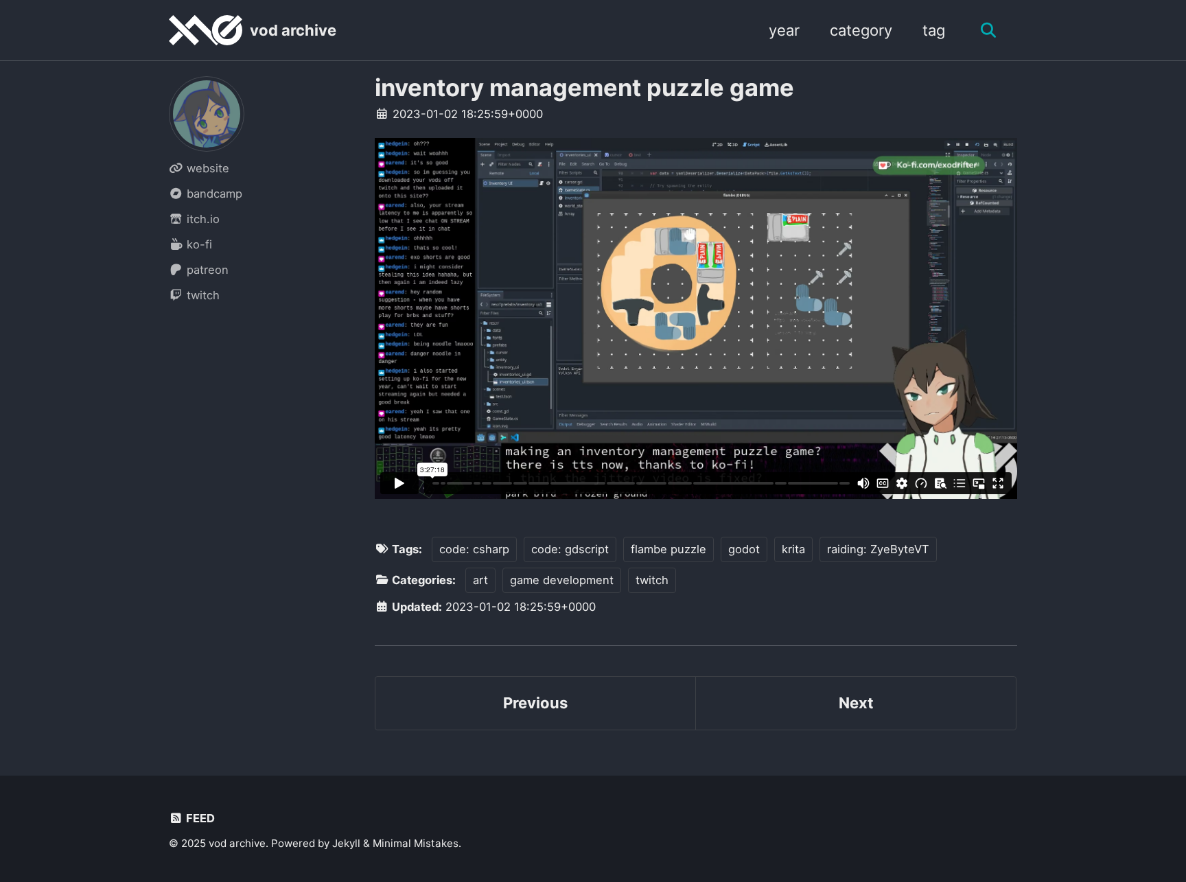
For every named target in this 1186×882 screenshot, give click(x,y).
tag (933, 30)
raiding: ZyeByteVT (878, 549)
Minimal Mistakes (415, 843)
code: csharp (474, 549)
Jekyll (346, 843)
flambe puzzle (668, 549)
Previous (535, 703)
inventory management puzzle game (584, 87)
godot (744, 549)
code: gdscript (570, 549)
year (784, 30)
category (861, 30)
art (480, 580)
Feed (199, 818)
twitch (652, 580)
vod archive (293, 30)
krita (793, 549)
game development (562, 580)
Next (856, 703)
